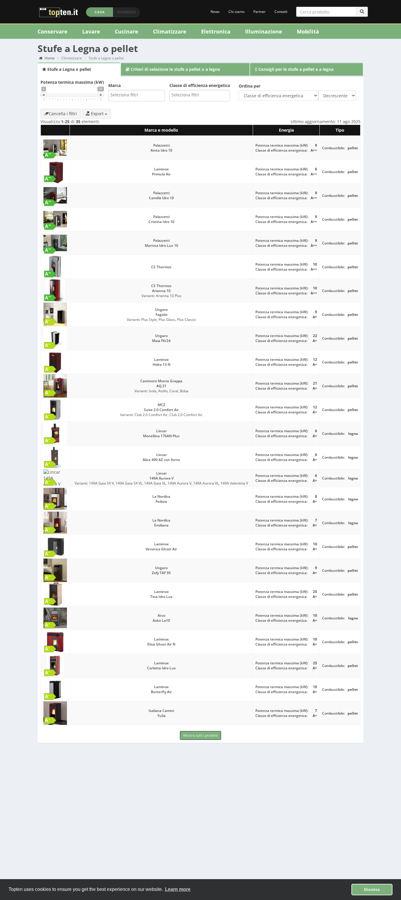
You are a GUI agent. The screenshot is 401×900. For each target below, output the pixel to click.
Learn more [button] (178, 889)
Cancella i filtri (63, 113)
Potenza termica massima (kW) (72, 82)
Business (126, 12)
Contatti (280, 11)
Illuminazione (263, 31)
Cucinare (126, 31)
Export (97, 113)
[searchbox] (137, 95)
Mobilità (308, 31)
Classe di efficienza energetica (199, 85)
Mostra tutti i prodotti (200, 735)
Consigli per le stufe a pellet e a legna (295, 69)
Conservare (53, 31)
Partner (259, 11)
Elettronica (215, 31)
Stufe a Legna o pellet (68, 69)
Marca (114, 85)
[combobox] (136, 95)
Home (49, 58)
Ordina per (249, 86)
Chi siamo (236, 11)
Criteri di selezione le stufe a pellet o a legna (174, 69)
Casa (100, 12)
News (215, 11)
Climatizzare (169, 31)
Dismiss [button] (372, 889)
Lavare (91, 31)
